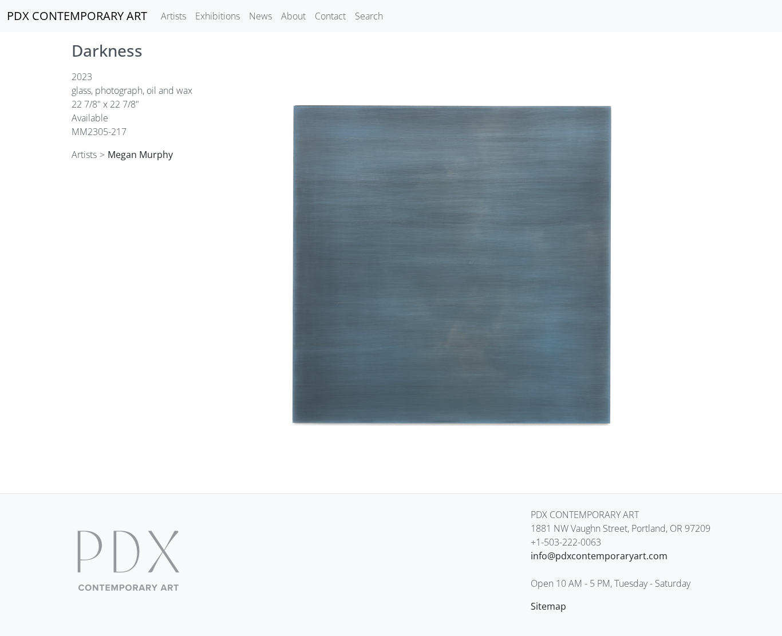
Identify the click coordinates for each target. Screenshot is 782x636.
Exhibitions (217, 16)
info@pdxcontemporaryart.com (599, 556)
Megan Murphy (140, 154)
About (293, 16)
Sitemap (548, 606)
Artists (173, 16)
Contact (330, 16)
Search (369, 16)
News (260, 16)
